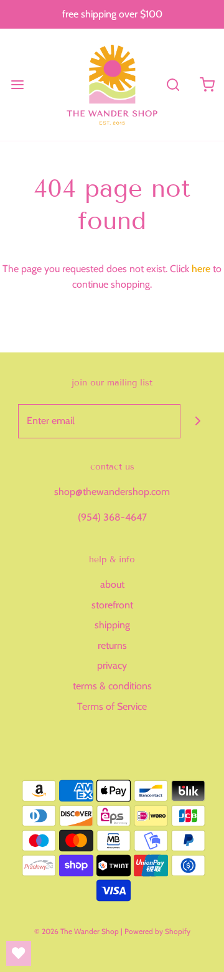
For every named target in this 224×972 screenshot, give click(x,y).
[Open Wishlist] (18, 953)
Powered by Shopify (157, 931)
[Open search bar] (173, 84)
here (201, 269)
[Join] (197, 421)
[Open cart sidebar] (207, 84)
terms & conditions (112, 686)
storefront (112, 605)
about (112, 584)
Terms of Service (112, 706)
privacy (112, 665)
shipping (112, 625)
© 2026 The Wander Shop (77, 931)
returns (112, 645)
